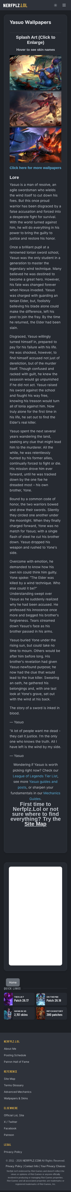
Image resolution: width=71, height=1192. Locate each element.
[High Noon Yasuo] (35, 108)
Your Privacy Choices (53, 1166)
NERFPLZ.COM (32, 1160)
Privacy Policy (13, 1151)
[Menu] (64, 5)
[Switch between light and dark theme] (55, 5)
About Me (10, 1048)
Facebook (10, 1128)
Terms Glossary (14, 1085)
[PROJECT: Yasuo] (35, 145)
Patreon (9, 1134)
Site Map (35, 824)
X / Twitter (10, 1121)
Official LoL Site (14, 1115)
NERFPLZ (15, 5)
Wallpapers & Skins (16, 1098)
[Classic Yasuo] (35, 72)
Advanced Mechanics (17, 1091)
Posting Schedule (15, 1055)
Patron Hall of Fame (16, 1061)
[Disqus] (35, 916)
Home (13, 982)
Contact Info (31, 1166)
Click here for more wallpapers (35, 168)
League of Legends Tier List (35, 776)
